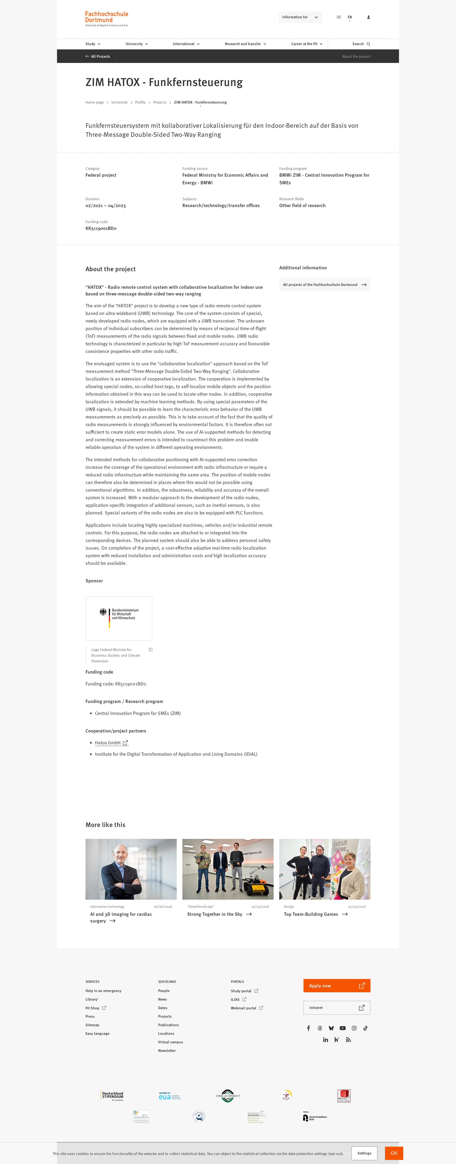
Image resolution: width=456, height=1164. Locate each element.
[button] (324, 267)
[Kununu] (337, 1039)
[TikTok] (365, 1028)
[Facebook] (308, 1028)
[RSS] (348, 1039)
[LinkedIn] (325, 1039)
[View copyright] (150, 649)
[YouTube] (342, 1028)
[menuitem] (93, 44)
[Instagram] (354, 1028)
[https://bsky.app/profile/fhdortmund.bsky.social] (331, 1028)
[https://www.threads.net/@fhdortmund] (320, 1028)
